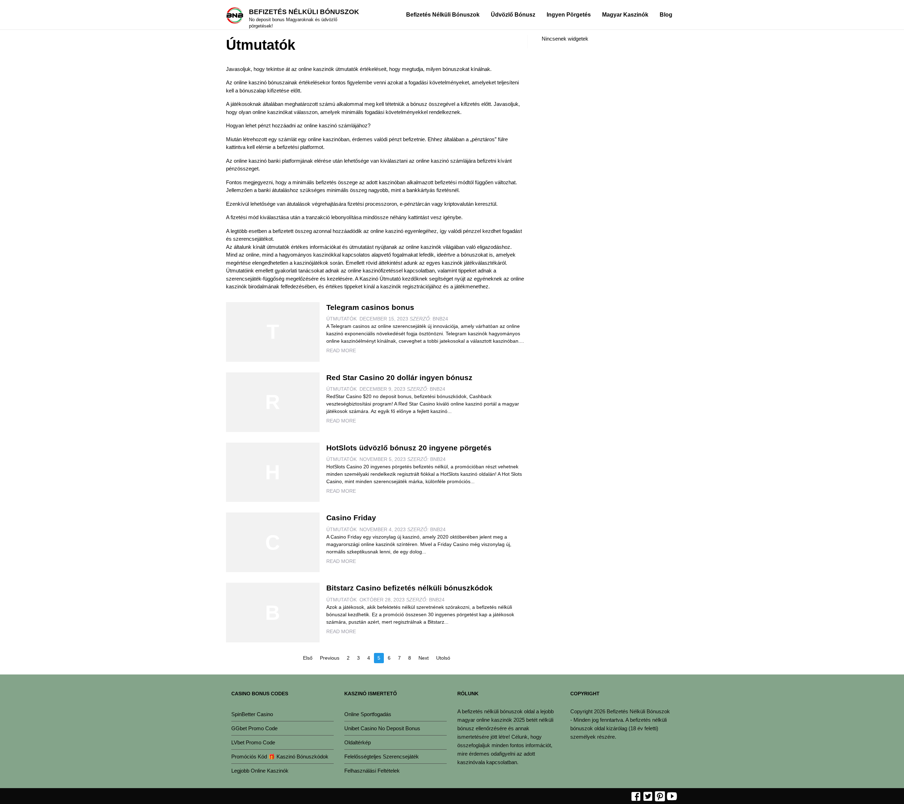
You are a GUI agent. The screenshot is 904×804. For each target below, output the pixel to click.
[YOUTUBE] (672, 796)
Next (423, 658)
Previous (329, 658)
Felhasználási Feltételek (372, 771)
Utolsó (443, 658)
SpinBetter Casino (252, 714)
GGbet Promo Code (254, 728)
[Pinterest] (660, 796)
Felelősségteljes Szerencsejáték (381, 757)
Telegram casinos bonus (370, 307)
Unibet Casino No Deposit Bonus (382, 728)
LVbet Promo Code (253, 742)
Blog (666, 15)
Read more (341, 350)
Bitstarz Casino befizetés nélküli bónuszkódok (409, 588)
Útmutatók (341, 319)
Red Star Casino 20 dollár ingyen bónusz (399, 377)
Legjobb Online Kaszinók (260, 771)
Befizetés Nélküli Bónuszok (304, 12)
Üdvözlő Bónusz (513, 15)
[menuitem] (442, 14)
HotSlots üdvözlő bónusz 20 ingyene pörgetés (409, 448)
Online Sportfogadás (367, 714)
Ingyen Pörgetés (569, 15)
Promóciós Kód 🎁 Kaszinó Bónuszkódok (279, 757)
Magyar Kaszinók (625, 15)
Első (308, 658)
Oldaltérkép (357, 742)
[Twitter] (648, 796)
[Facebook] (636, 796)
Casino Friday (351, 518)
